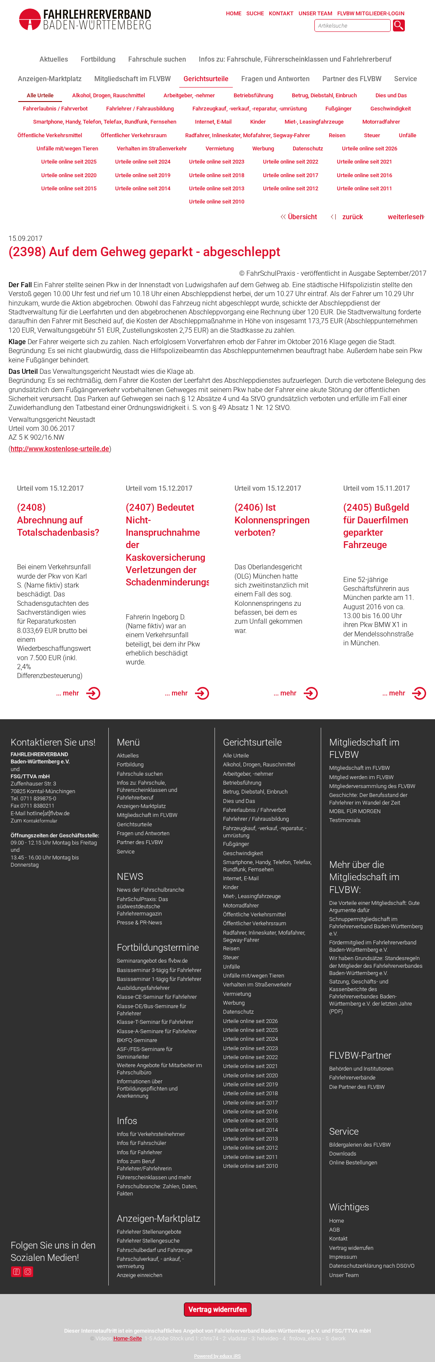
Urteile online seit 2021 (250, 1066)
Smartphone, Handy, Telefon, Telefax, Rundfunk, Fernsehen (267, 866)
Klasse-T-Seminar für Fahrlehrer (155, 1022)
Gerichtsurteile (134, 824)
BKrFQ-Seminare (137, 1040)
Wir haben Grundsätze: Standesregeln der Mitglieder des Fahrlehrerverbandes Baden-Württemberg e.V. (376, 965)
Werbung (234, 1003)
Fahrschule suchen (140, 774)
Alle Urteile (236, 755)
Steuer (231, 957)
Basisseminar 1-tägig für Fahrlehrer (159, 979)
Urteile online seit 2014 (250, 1130)
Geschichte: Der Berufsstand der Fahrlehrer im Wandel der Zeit (368, 798)
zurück (352, 217)
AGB (334, 1229)
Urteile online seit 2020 (250, 1075)
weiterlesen (406, 217)
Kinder (230, 887)
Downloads (342, 1153)
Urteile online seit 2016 (250, 1111)
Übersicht (302, 217)
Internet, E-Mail (241, 878)
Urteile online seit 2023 (250, 1048)
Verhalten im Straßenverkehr (257, 984)
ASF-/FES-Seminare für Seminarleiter (144, 1053)
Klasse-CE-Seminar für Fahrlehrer (157, 997)
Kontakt (338, 1238)
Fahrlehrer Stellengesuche (148, 1241)
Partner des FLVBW (140, 842)
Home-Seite (127, 1338)
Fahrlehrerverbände (352, 1077)
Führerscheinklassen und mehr (154, 1177)
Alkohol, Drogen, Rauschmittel (259, 764)
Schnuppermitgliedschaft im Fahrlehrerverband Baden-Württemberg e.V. (376, 926)
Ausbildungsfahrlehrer (143, 988)
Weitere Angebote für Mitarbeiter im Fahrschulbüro (159, 1069)
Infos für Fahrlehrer (139, 1152)
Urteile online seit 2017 (250, 1102)
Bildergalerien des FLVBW (360, 1145)
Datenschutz (238, 1012)
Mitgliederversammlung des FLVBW (372, 786)
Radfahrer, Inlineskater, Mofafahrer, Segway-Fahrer (264, 936)
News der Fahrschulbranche (150, 890)
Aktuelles (128, 755)
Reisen (231, 948)
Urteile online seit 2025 (250, 1030)
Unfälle (231, 967)
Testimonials (345, 820)
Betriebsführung (242, 783)
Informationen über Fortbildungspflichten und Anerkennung (147, 1088)
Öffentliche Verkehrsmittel (254, 914)
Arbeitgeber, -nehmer (248, 774)
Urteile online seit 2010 (250, 1166)
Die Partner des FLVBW (357, 1087)
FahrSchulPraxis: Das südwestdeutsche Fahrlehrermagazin (142, 906)
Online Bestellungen (353, 1162)
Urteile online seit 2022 (250, 1057)
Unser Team (344, 1275)
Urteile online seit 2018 (250, 1093)
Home (336, 1221)
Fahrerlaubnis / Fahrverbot (254, 810)
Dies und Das (239, 801)
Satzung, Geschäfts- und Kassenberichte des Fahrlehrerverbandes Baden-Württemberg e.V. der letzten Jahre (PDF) (370, 996)
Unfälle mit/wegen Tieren (253, 975)
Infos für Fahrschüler (141, 1143)
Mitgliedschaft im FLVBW (147, 815)
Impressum (343, 1257)
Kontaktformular (40, 821)
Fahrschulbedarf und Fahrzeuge (154, 1250)
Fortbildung (130, 764)
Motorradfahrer (241, 905)
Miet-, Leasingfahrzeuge (252, 896)
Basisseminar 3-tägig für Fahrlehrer (159, 970)
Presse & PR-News (139, 922)
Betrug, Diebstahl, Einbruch (255, 791)
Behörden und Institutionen (361, 1068)
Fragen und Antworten (143, 833)
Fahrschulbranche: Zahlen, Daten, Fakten (157, 1190)
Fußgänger (236, 844)
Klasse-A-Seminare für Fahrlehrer (157, 1031)
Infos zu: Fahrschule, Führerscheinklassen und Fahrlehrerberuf (147, 790)
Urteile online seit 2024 (250, 1039)
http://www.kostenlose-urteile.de (60, 449)
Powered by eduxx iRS (217, 1356)
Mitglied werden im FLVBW (361, 777)
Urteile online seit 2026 (250, 1021)
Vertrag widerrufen (351, 1248)
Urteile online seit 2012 (250, 1147)
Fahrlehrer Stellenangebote (149, 1232)
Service (126, 851)
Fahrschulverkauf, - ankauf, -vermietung (150, 1262)
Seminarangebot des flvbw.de (152, 961)
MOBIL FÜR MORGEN (355, 811)
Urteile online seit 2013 (250, 1139)
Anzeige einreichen (139, 1275)
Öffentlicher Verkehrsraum (254, 923)
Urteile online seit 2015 (250, 1120)
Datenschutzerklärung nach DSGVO (372, 1266)
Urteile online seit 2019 (250, 1084)
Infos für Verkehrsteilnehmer (151, 1134)
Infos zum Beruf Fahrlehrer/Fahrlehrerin (144, 1165)
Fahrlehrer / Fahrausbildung (256, 819)
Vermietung (237, 994)
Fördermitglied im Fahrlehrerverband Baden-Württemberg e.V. (372, 946)
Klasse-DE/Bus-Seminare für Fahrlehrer (151, 1010)
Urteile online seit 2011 (250, 1157)
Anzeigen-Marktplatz (141, 806)
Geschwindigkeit (243, 853)
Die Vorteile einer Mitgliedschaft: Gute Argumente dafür (374, 906)
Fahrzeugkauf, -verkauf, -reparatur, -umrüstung (265, 832)
